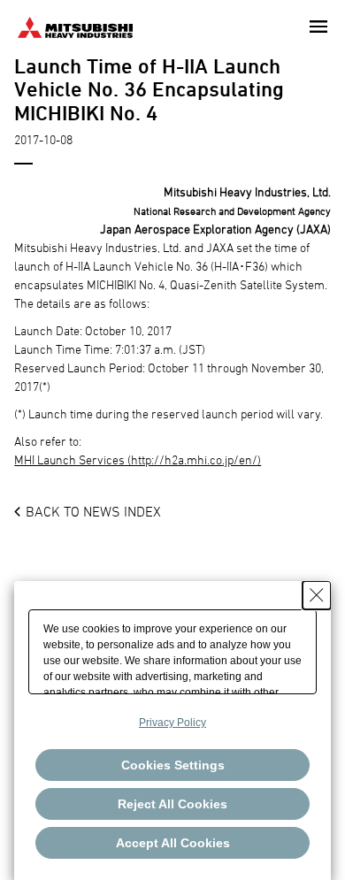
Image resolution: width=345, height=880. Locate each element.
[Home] (75, 25)
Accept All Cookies (173, 843)
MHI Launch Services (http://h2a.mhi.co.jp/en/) (137, 459)
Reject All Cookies (172, 804)
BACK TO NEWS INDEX (93, 511)
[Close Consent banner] (317, 595)
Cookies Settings (173, 765)
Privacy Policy (172, 722)
